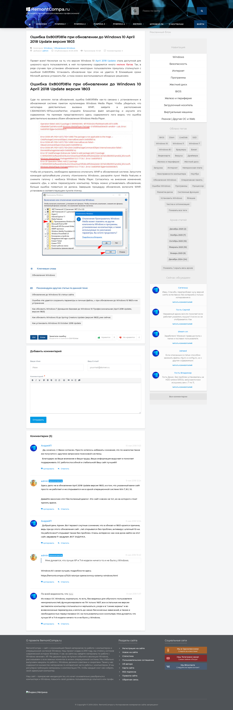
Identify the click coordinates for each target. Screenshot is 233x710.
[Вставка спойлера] (75, 380)
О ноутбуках (176, 24)
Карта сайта (128, 668)
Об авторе (127, 664)
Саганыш (183, 287)
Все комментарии (178, 396)
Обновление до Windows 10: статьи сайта (53, 294)
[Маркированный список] (56, 380)
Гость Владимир (183, 373)
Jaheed (183, 351)
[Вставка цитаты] (68, 380)
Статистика (127, 656)
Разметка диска (165, 192)
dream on (183, 331)
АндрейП (46, 445)
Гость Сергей (183, 309)
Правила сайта (129, 676)
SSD (195, 137)
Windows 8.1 (165, 149)
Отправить (38, 419)
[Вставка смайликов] (64, 380)
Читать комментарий (182, 302)
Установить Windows (171, 198)
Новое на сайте (130, 652)
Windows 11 (178, 143)
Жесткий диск (178, 84)
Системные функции (188, 192)
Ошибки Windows (161, 186)
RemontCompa (50, 9)
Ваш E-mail (93, 361)
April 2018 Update (105, 60)
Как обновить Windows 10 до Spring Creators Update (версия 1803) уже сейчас (71, 317)
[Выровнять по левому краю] (44, 380)
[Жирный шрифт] (32, 380)
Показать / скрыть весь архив (178, 268)
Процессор (198, 186)
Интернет (178, 70)
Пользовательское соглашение (138, 660)
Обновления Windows (64, 48)
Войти (200, 24)
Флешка (191, 198)
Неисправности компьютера (171, 174)
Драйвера (193, 155)
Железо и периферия (178, 98)
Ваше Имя (35, 361)
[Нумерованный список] (59, 380)
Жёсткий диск (191, 162)
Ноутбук (195, 174)
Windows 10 (162, 143)
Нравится (108, 337)
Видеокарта (164, 155)
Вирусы (179, 155)
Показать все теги (178, 210)
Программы (178, 77)
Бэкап (194, 149)
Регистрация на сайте (133, 648)
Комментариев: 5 (113, 51)
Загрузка (158, 168)
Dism (171, 137)
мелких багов (125, 64)
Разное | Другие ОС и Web (178, 119)
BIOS (178, 91)
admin (44, 481)
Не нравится (131, 337)
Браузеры (181, 149)
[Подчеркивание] (39, 380)
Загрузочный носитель (178, 105)
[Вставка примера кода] (72, 380)
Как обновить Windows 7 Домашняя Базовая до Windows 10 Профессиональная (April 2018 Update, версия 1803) (82, 310)
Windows (48, 48)
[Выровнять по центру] (47, 380)
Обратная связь (130, 679)
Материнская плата (192, 168)
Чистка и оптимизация (178, 204)
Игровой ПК (156, 24)
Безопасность (178, 63)
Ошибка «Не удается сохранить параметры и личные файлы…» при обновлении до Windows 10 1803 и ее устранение (85, 301)
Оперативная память (191, 180)
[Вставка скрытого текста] (79, 380)
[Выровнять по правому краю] (51, 380)
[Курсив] (36, 380)
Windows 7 (194, 143)
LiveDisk (183, 137)
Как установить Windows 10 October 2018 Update (56, 323)
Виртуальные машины (178, 112)
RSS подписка (129, 672)
